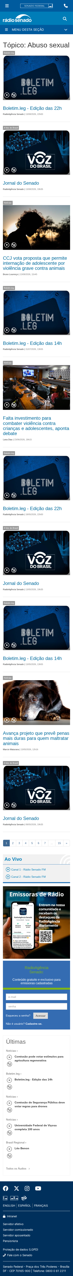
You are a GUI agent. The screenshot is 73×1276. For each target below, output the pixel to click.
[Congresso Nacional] (14, 1198)
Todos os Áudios (16, 1168)
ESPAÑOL (24, 1205)
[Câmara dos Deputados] (6, 1198)
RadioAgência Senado (13, 114)
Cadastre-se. (34, 1023)
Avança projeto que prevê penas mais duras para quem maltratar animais (36, 738)
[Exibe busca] (65, 19)
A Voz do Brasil (11, 128)
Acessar (41, 1015)
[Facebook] (7, 1188)
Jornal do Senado (21, 183)
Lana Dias (7, 439)
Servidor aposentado (16, 1235)
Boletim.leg (9, 53)
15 (59, 843)
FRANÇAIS (41, 1205)
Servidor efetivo (13, 1224)
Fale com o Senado (19, 1255)
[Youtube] (36, 1188)
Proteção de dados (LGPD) (20, 1249)
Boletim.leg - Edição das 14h (32, 343)
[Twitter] (16, 1188)
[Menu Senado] (7, 5)
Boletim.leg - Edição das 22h (32, 108)
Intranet (11, 1216)
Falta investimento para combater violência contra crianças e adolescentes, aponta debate (36, 425)
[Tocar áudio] (7, 95)
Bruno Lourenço (10, 274)
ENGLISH (9, 1205)
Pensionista (10, 1241)
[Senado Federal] (36, 6)
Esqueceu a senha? (18, 1015)
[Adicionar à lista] (14, 95)
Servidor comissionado (18, 1229)
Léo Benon (22, 1148)
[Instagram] (27, 1188)
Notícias (8, 203)
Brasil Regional (15, 1142)
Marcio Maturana (11, 749)
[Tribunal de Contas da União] (23, 1198)
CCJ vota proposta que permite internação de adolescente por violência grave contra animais (35, 263)
